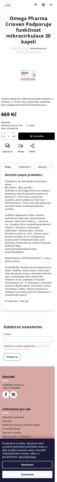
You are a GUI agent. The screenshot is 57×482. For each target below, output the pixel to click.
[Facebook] (5, 394)
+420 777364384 (11, 387)
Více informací (27, 457)
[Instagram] (13, 394)
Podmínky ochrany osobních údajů (21, 424)
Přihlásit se (12, 356)
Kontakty (7, 421)
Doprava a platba (11, 432)
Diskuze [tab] (42, 166)
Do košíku (38, 136)
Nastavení (27, 464)
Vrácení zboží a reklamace (16, 436)
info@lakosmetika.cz (13, 384)
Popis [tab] (8, 166)
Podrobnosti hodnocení (28, 52)
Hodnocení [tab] (24, 166)
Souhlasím (27, 474)
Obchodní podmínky (13, 417)
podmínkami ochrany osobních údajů (27, 348)
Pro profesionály (11, 428)
